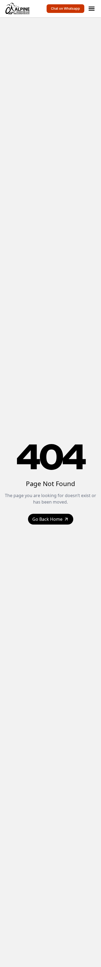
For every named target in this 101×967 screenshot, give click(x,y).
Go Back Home (47, 519)
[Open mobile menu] (92, 9)
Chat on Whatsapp (65, 8)
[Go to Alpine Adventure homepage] (18, 8)
